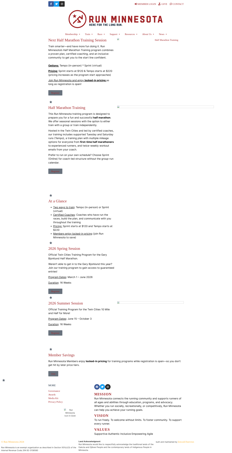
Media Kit (53, 398)
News (161, 34)
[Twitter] (56, 4)
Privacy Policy (55, 401)
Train (87, 34)
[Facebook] (97, 387)
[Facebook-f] (51, 4)
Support (113, 34)
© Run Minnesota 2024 (12, 441)
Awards (52, 394)
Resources (130, 34)
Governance (54, 391)
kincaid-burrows (185, 441)
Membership (71, 34)
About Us (147, 34)
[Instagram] (62, 4)
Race (100, 34)
